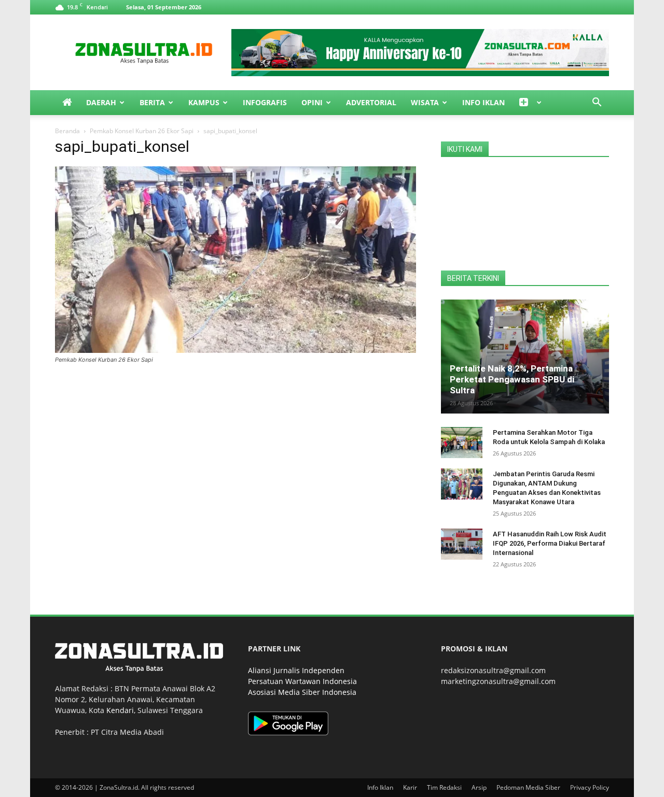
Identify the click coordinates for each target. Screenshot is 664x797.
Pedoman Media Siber (528, 787)
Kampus (203, 102)
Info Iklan (483, 102)
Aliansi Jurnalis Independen (296, 670)
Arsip (479, 787)
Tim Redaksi (444, 787)
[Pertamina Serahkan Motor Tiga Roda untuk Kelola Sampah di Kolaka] (461, 442)
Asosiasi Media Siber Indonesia (302, 692)
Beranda (67, 130)
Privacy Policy (589, 787)
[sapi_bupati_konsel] (235, 350)
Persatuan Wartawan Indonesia (302, 681)
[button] (596, 103)
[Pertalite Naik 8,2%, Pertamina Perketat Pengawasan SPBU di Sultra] (525, 357)
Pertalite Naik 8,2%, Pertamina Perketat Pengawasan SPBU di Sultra (512, 379)
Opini (312, 102)
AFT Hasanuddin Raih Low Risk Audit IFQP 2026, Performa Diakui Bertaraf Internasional (549, 543)
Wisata (425, 102)
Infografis (265, 102)
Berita (152, 102)
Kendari (120, 710)
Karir (410, 787)
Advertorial (371, 102)
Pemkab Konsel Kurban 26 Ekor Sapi (141, 130)
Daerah (101, 102)
